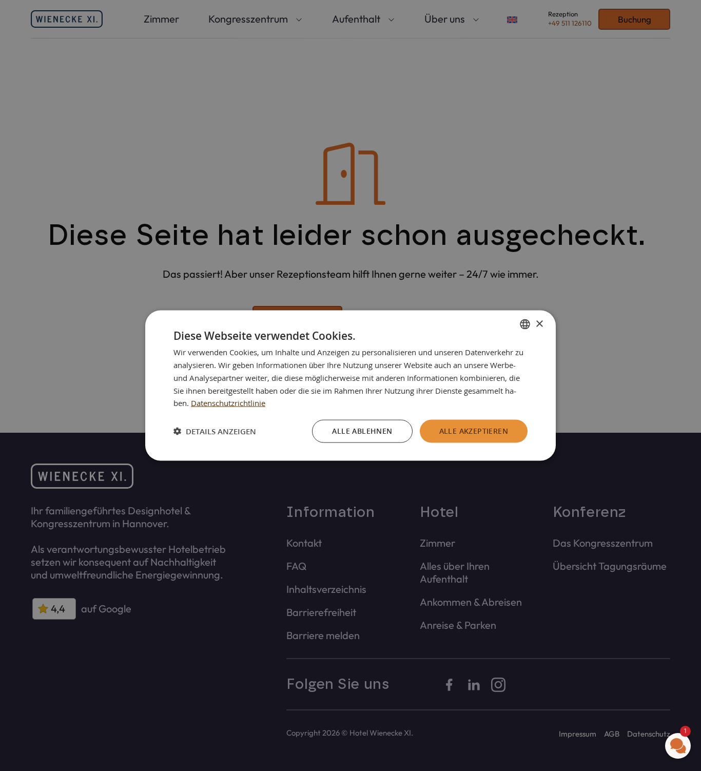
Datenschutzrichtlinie (228, 403)
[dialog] (350, 386)
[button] (214, 431)
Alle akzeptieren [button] (473, 431)
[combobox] (525, 324)
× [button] (539, 323)
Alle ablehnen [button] (362, 431)
